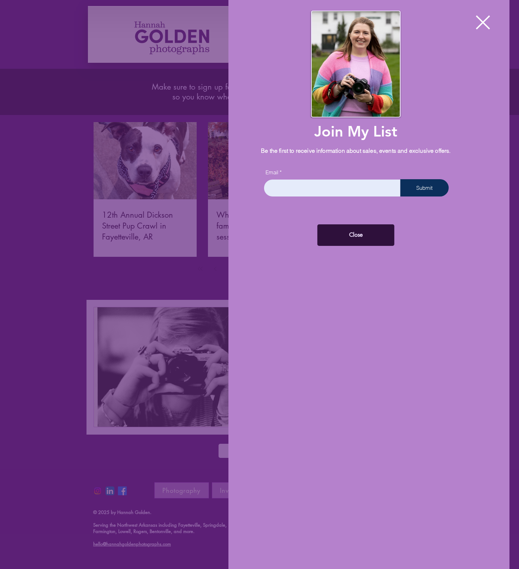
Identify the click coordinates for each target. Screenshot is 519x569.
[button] (492, 22)
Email (281, 172)
